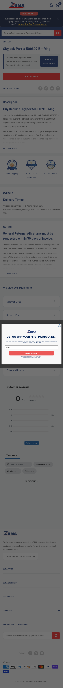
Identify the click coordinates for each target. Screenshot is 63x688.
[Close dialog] (59, 325)
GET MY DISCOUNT (31, 353)
